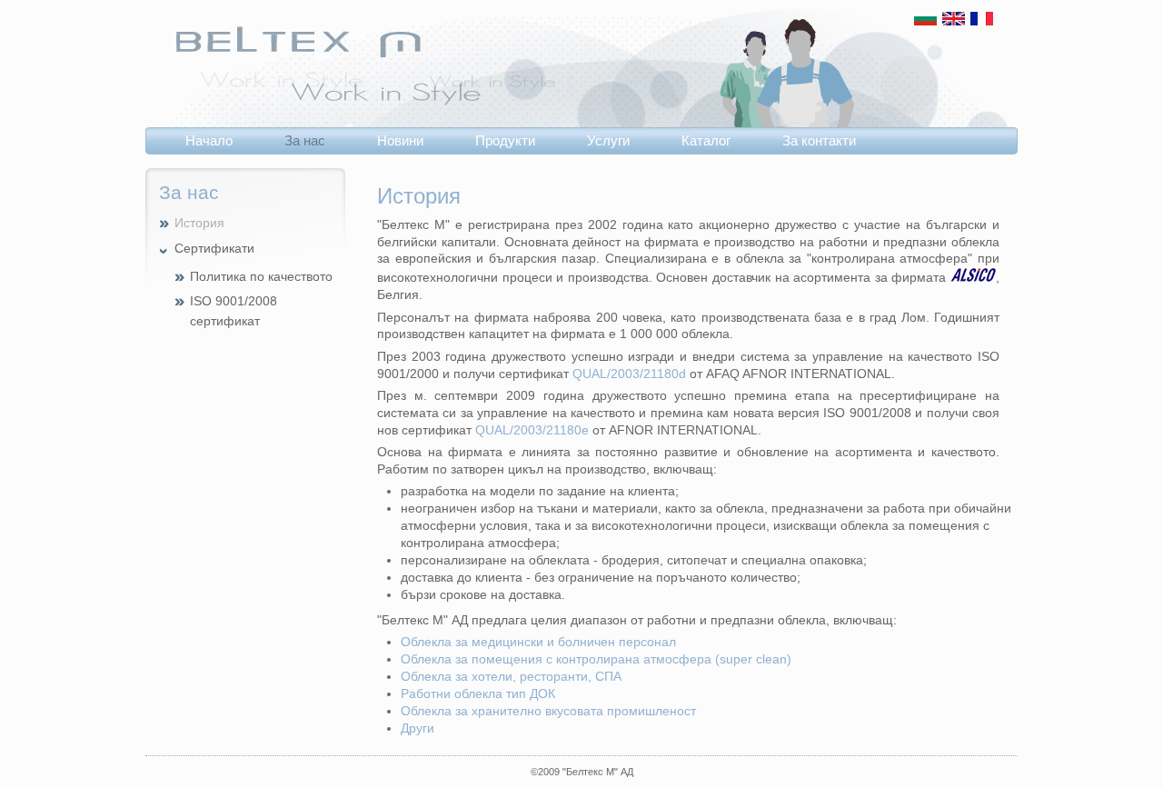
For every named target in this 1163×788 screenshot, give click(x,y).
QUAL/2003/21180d (629, 374)
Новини (400, 140)
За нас (304, 140)
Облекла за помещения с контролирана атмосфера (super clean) (596, 659)
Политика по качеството (261, 277)
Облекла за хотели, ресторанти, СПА (511, 676)
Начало (209, 140)
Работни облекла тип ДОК (478, 694)
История (199, 223)
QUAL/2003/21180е (532, 430)
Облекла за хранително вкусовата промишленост (548, 711)
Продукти (505, 140)
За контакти (819, 140)
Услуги (608, 140)
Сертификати (214, 248)
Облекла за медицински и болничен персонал (538, 642)
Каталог (706, 140)
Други (417, 728)
